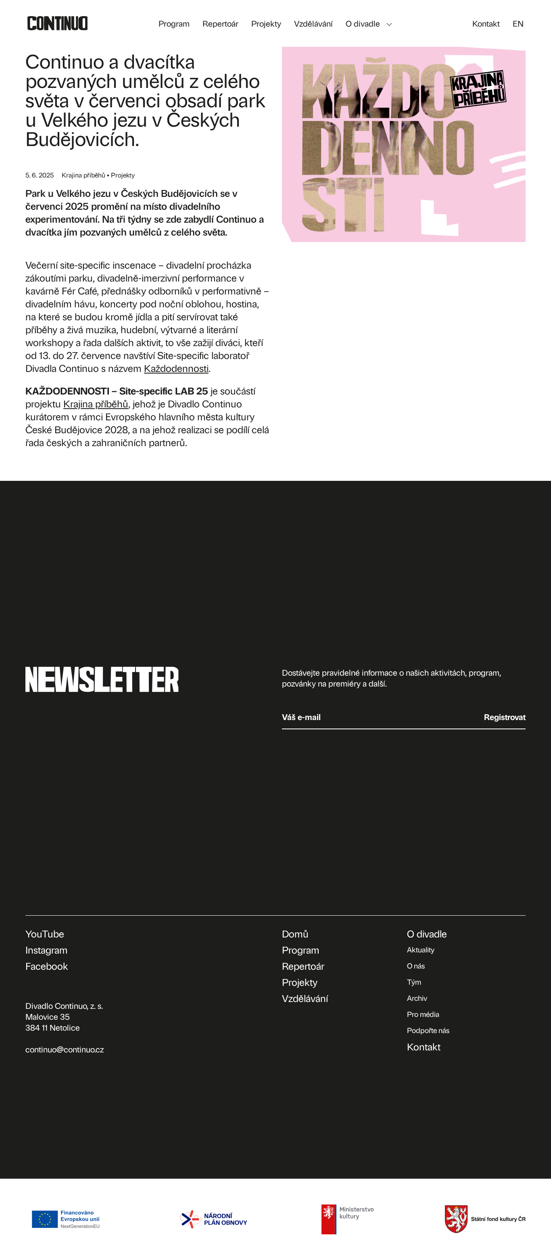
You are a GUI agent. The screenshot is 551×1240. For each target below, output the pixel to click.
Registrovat (505, 716)
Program (174, 23)
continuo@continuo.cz (64, 1049)
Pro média (423, 1014)
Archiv (417, 997)
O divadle (363, 23)
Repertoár (220, 23)
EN (518, 23)
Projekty (266, 23)
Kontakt (486, 23)
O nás (416, 965)
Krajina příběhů (95, 403)
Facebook (46, 965)
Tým (414, 981)
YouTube (44, 933)
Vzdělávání (313, 23)
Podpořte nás (428, 1030)
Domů (295, 933)
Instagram (46, 949)
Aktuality (420, 949)
